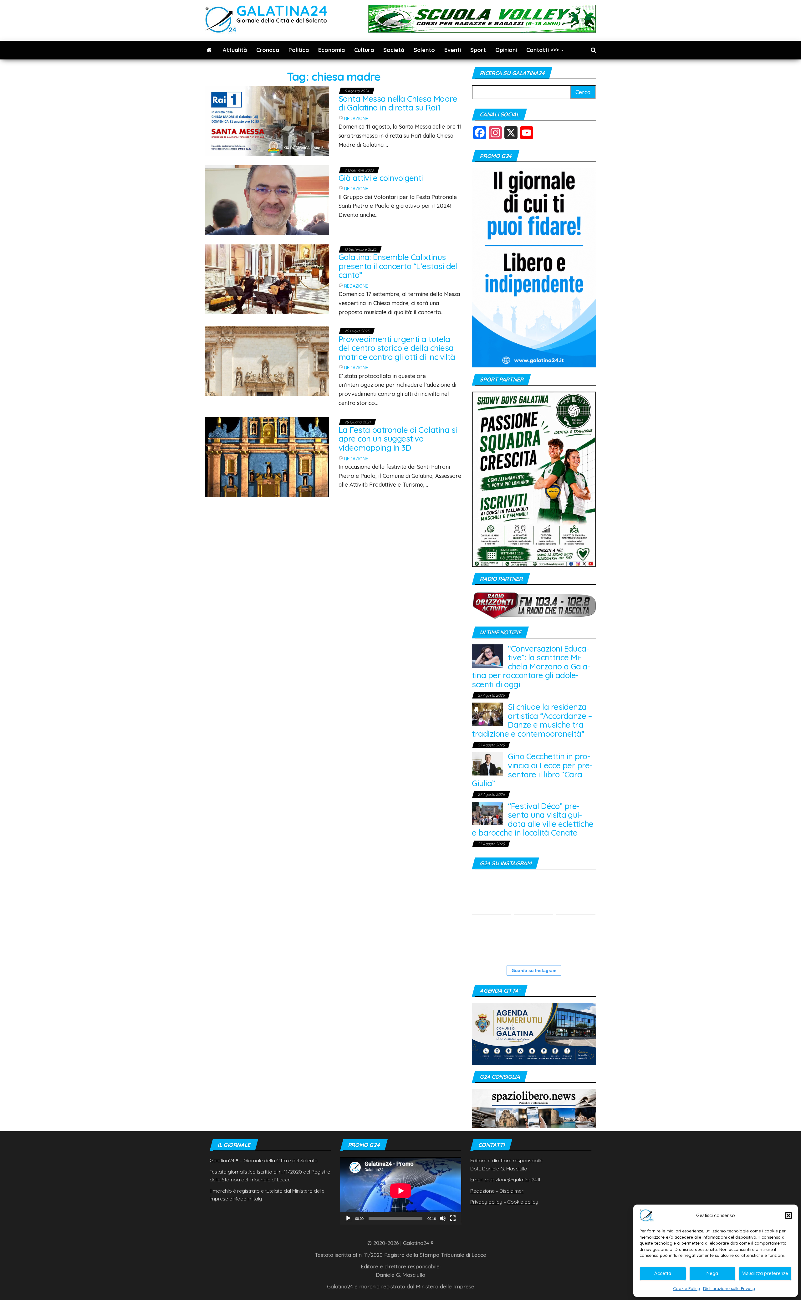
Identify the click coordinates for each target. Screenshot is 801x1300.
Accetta (662, 1273)
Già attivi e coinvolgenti (381, 178)
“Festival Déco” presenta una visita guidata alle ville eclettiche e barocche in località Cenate (532, 819)
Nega (712, 1273)
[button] (788, 1215)
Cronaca (267, 50)
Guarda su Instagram (534, 970)
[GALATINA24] (209, 50)
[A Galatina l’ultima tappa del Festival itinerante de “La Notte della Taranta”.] (575, 937)
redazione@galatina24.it (512, 1179)
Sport (478, 50)
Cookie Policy (686, 1288)
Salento (424, 50)
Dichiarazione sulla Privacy (729, 1288)
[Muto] (443, 1218)
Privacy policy (486, 1202)
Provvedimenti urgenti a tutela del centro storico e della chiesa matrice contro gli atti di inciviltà (397, 348)
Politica (298, 50)
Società (393, 50)
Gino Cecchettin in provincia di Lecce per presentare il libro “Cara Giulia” (532, 769)
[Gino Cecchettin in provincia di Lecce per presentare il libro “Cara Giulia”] (487, 763)
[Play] (348, 1218)
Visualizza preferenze (765, 1273)
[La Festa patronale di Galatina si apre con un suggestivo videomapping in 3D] (267, 456)
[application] (400, 1191)
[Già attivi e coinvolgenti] (267, 199)
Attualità (235, 50)
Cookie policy (522, 1202)
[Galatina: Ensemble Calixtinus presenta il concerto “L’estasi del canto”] (267, 278)
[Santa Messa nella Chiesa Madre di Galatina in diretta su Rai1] (267, 120)
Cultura (364, 50)
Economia (331, 50)
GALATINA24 (282, 10)
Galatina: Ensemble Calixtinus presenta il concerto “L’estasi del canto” (398, 266)
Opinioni (506, 50)
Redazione (356, 118)
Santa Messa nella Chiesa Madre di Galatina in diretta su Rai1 (398, 103)
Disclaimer (511, 1191)
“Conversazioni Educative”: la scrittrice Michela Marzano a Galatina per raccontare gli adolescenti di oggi (531, 666)
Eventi (452, 50)
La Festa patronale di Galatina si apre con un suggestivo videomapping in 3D (398, 439)
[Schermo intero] (453, 1218)
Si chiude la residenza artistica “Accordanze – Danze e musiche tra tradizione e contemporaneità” (532, 720)
